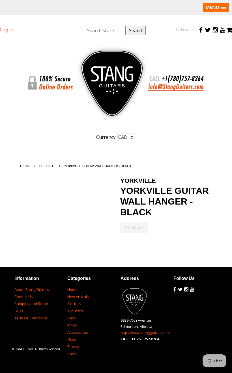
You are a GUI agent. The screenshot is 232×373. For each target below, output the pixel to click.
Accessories (77, 332)
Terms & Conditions (31, 318)
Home (25, 166)
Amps (72, 325)
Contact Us (23, 296)
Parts (71, 353)
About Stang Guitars (31, 289)
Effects (73, 346)
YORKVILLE (47, 166)
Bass (71, 318)
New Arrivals (78, 296)
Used (71, 339)
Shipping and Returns (32, 303)
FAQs (18, 310)
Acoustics (75, 310)
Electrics (74, 303)
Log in (6, 30)
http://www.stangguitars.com (145, 332)
